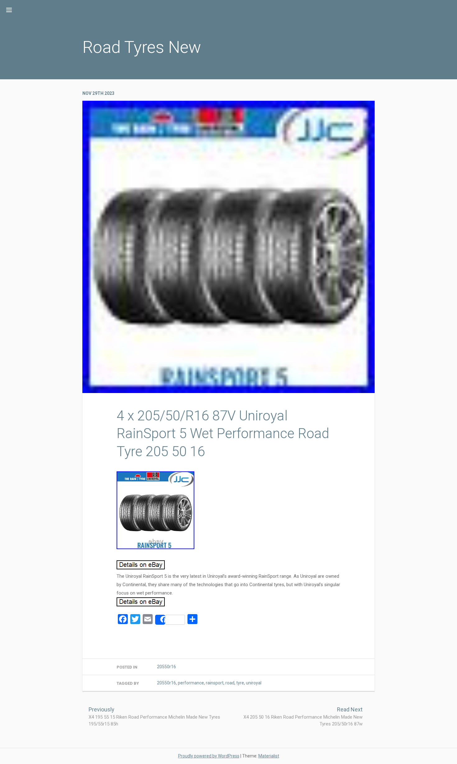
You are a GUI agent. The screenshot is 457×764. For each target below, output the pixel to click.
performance (191, 682)
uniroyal (253, 682)
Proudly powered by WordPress (208, 755)
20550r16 (166, 666)
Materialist (268, 755)
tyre (240, 682)
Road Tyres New (141, 47)
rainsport (215, 682)
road (229, 682)
